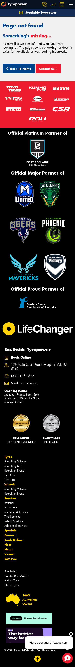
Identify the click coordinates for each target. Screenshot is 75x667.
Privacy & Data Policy (24, 649)
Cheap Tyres (11, 585)
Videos (9, 554)
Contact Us (47, 69)
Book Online (13, 540)
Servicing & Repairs (16, 512)
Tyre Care (10, 475)
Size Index (10, 571)
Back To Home (20, 69)
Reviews (10, 559)
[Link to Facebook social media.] (37, 659)
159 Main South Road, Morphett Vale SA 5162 (39, 367)
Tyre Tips (9, 480)
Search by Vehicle (15, 461)
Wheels (9, 484)
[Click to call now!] (44, 4)
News (8, 549)
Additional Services (15, 526)
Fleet (7, 545)
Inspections (10, 507)
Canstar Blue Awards (16, 576)
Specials (10, 530)
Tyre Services (12, 516)
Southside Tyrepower (40, 12)
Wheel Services (13, 521)
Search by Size (13, 466)
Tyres (8, 457)
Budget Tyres (11, 580)
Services (10, 498)
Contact (10, 535)
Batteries (9, 503)
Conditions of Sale (46, 649)
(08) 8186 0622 (22, 376)
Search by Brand (14, 470)
